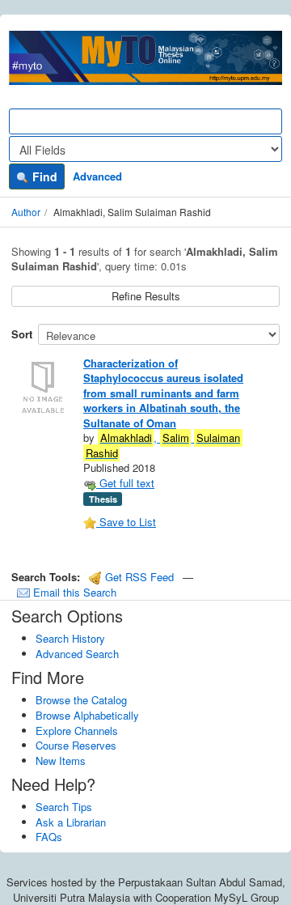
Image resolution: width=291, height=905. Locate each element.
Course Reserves (76, 745)
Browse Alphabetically (87, 715)
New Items (61, 760)
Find (43, 176)
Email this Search (73, 592)
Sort (21, 334)
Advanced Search (77, 653)
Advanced (97, 176)
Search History (70, 638)
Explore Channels (77, 730)
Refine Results (146, 296)
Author (25, 212)
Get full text (125, 483)
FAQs (49, 836)
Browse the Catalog (81, 699)
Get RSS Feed (138, 576)
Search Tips (64, 806)
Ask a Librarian (71, 822)
